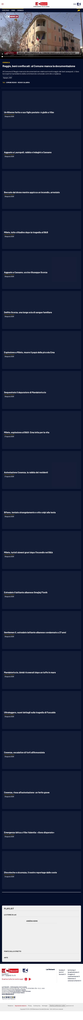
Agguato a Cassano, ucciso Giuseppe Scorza (25, 272)
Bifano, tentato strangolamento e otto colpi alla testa (30, 512)
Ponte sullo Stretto (12, 951)
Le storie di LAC (10, 915)
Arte (6, 957)
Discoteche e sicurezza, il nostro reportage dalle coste (30, 872)
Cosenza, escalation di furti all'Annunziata (24, 752)
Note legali (44, 1005)
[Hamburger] (3, 4)
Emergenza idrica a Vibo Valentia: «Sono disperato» (29, 832)
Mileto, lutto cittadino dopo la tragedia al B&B (26, 232)
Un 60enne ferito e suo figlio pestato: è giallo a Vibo (29, 112)
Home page (5, 10)
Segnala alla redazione (20, 1005)
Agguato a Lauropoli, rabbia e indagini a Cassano (28, 152)
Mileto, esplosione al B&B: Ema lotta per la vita (26, 432)
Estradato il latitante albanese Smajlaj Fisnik (25, 592)
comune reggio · (11, 82)
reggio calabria (24, 82)
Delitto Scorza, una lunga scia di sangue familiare (28, 312)
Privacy (30, 1005)
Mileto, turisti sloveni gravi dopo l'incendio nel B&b (28, 552)
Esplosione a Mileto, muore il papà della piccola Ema (29, 352)
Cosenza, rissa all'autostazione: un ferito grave (26, 792)
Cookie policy (36, 1005)
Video (13, 10)
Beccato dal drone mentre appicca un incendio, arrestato (32, 192)
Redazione (10, 1005)
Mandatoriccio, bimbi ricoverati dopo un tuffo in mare (30, 672)
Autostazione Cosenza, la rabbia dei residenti (26, 472)
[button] (79, 10)
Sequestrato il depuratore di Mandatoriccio (25, 392)
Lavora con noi (70, 1005)
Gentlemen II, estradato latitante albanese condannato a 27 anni (35, 632)
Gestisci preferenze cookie (57, 1005)
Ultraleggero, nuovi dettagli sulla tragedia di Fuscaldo (30, 712)
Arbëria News (32, 921)
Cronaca (20, 10)
